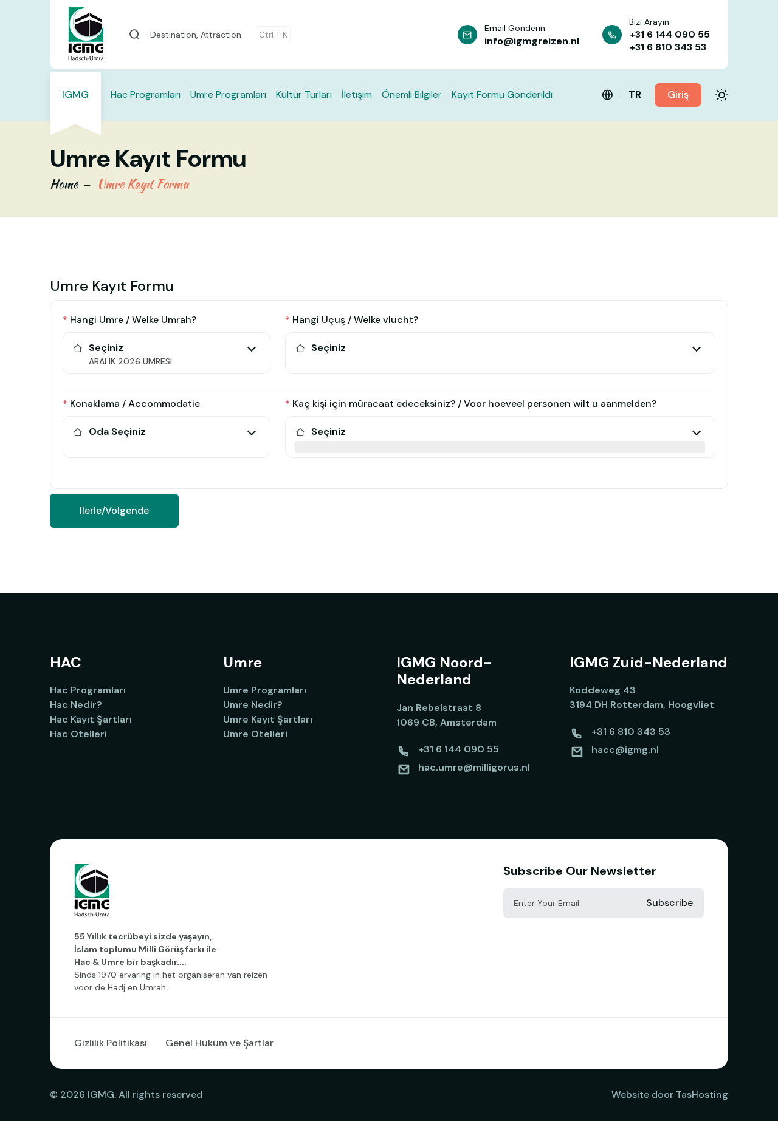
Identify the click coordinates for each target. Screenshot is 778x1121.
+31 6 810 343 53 (667, 47)
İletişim (357, 94)
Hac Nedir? (76, 704)
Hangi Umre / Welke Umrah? (129, 319)
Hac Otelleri (78, 733)
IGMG (75, 94)
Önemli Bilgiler (412, 94)
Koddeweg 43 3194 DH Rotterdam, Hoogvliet (642, 697)
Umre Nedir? (253, 704)
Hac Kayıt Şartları (91, 719)
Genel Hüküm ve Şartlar (219, 1043)
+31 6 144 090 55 (669, 34)
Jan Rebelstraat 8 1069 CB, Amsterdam (446, 715)
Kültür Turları (304, 94)
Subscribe (669, 902)
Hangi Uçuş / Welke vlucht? (351, 319)
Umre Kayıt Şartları (267, 719)
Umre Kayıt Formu (142, 184)
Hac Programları (146, 94)
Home (64, 184)
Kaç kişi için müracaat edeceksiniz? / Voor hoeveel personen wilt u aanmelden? (470, 403)
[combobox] (166, 363)
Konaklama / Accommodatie (131, 403)
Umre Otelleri (255, 733)
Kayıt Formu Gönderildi (502, 94)
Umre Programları (228, 94)
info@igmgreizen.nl (531, 41)
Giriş (678, 94)
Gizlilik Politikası (110, 1043)
